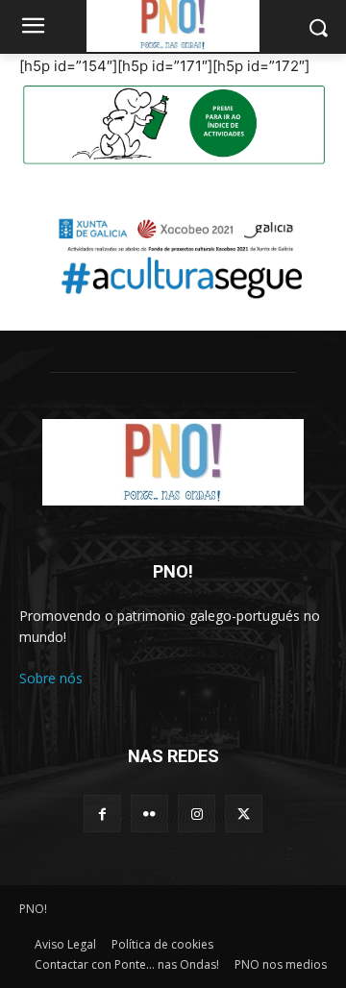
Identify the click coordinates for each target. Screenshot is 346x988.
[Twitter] (243, 813)
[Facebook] (102, 813)
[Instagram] (196, 813)
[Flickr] (149, 813)
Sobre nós (51, 678)
